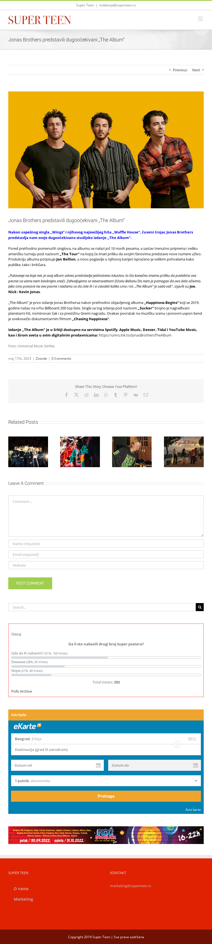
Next (196, 69)
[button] (12, 452)
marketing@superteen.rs (130, 885)
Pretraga (106, 796)
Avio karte (193, 809)
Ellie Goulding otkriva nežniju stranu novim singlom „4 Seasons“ (125, 436)
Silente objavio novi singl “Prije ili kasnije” (177, 442)
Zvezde (41, 358)
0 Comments (61, 358)
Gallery (139, 436)
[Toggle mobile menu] (201, 19)
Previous (180, 69)
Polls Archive (21, 691)
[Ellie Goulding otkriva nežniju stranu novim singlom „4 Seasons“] (132, 451)
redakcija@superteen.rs (117, 5)
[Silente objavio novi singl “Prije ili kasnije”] (184, 451)
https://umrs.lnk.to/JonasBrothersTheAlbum (135, 335)
